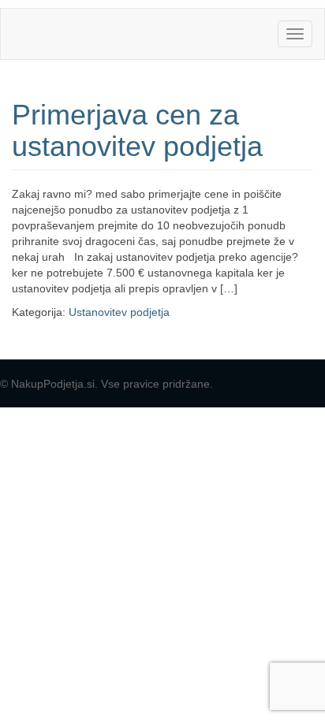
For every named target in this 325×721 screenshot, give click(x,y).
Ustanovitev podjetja (119, 312)
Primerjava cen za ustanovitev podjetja (137, 130)
